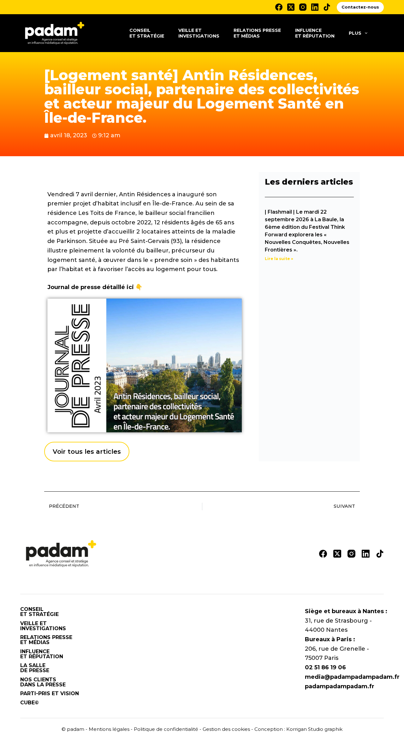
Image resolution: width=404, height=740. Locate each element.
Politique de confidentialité (166, 729)
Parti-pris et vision (49, 693)
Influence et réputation (315, 33)
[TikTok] (326, 7)
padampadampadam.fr (339, 686)
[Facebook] (278, 7)
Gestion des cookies (226, 729)
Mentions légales (109, 729)
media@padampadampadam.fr (352, 676)
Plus (355, 33)
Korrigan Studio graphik (314, 729)
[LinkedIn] (314, 7)
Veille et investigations (198, 33)
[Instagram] (302, 7)
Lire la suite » (279, 258)
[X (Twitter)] (290, 7)
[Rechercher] (381, 33)
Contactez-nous (360, 6)
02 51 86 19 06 (325, 667)
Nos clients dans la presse (43, 682)
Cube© (29, 702)
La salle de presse (34, 668)
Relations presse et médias (257, 33)
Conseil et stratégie (146, 33)
